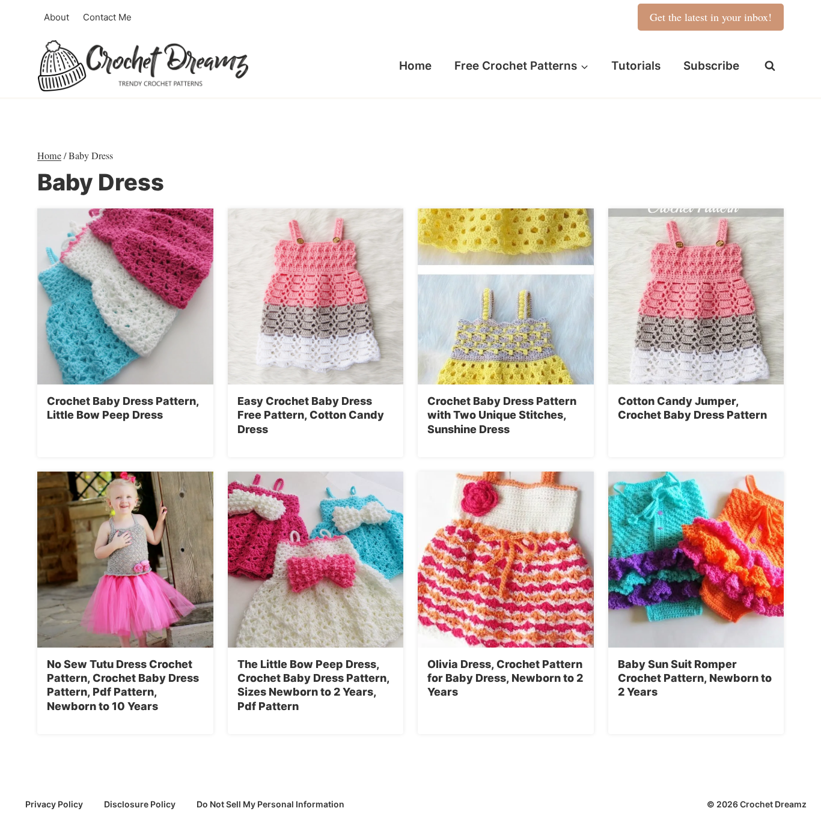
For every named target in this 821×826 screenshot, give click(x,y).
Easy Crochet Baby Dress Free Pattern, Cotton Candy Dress (310, 415)
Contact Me (107, 17)
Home (415, 66)
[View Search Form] (770, 66)
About (56, 17)
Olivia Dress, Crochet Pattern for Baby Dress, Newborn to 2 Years (505, 678)
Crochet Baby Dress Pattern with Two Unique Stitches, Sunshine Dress (501, 415)
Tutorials (636, 66)
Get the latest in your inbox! (711, 17)
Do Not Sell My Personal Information (270, 804)
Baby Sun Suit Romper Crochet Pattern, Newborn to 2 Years (695, 678)
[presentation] (125, 296)
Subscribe (711, 66)
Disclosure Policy (139, 804)
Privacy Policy (54, 804)
